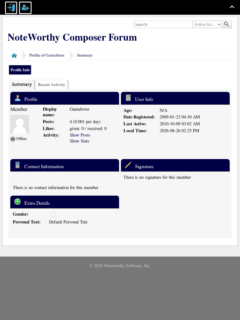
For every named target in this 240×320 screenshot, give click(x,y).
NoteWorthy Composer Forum (72, 37)
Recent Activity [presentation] (51, 84)
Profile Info (20, 69)
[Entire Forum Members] (207, 25)
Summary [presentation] (22, 84)
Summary (85, 55)
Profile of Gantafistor (46, 55)
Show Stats (79, 141)
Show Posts (80, 135)
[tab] (21, 84)
